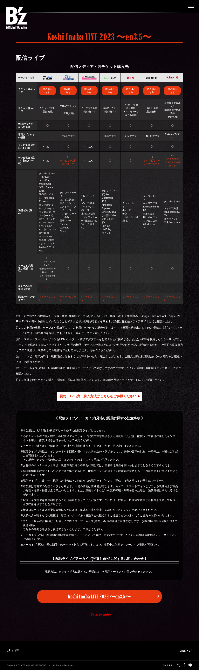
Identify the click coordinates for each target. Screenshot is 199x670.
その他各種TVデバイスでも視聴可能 (172, 162)
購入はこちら (47, 90)
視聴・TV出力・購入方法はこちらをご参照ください (98, 396)
